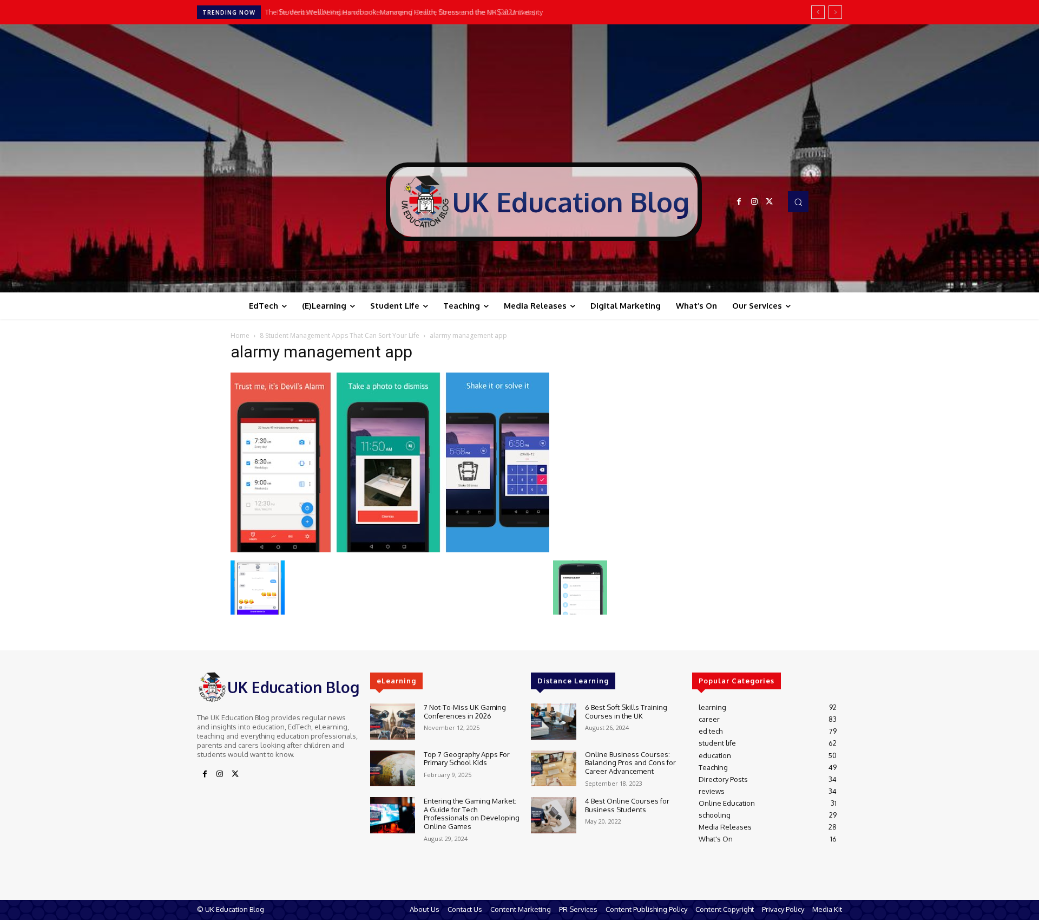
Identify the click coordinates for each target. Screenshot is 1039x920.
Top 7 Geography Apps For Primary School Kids (467, 758)
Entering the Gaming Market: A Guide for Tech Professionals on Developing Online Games (472, 814)
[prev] (818, 12)
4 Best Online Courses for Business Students (627, 805)
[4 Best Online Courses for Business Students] (553, 815)
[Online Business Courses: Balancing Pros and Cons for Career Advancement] (553, 769)
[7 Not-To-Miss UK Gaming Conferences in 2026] (392, 721)
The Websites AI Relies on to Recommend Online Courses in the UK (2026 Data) (399, 12)
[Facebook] (739, 202)
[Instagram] (754, 202)
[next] (835, 12)
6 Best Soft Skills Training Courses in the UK (626, 711)
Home (240, 335)
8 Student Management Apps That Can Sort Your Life (339, 335)
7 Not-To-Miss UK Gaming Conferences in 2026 (465, 711)
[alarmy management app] (390, 549)
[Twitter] (769, 202)
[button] (798, 201)
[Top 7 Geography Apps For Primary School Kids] (392, 769)
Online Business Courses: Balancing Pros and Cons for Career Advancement (630, 762)
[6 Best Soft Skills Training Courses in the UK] (553, 721)
